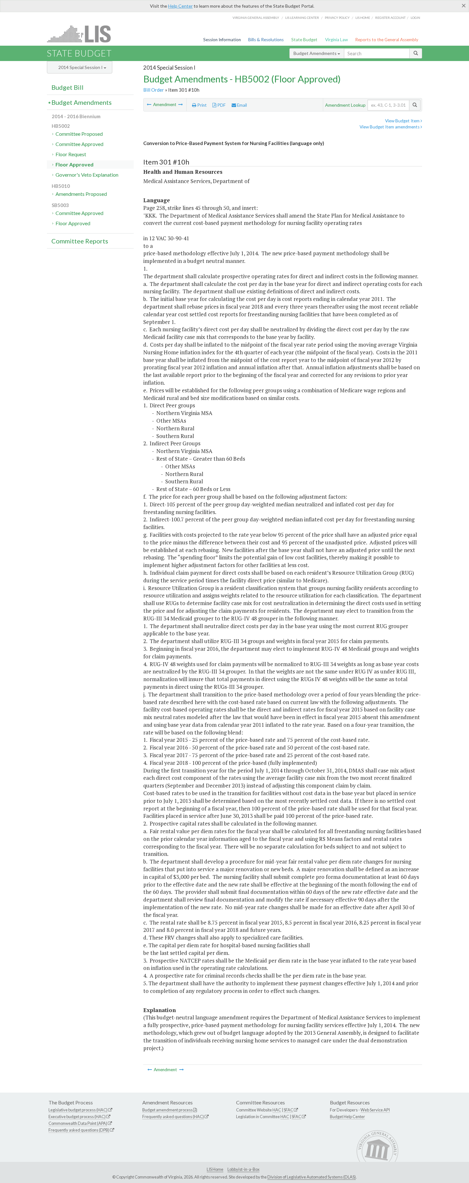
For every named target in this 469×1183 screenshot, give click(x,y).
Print (201, 105)
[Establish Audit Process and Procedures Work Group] (180, 104)
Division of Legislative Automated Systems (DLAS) (311, 1176)
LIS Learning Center (302, 17)
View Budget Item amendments (390, 126)
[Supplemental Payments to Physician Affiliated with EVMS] (149, 104)
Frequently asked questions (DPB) (78, 1130)
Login (415, 17)
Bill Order (153, 90)
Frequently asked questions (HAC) (173, 1116)
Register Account (390, 17)
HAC (276, 1109)
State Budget (304, 39)
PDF (221, 105)
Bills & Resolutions (266, 39)
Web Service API (375, 1109)
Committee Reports (79, 241)
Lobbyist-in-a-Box (243, 1169)
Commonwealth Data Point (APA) (77, 1123)
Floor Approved (74, 164)
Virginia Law (336, 39)
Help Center (180, 6)
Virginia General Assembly (256, 17)
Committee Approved (79, 144)
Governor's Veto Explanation (87, 175)
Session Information (222, 39)
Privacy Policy (337, 17)
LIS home (362, 17)
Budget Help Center (347, 1116)
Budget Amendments (316, 53)
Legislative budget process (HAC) (78, 1109)
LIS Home (215, 1169)
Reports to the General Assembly (386, 39)
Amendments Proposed (81, 194)
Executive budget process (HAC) (77, 1116)
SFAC (288, 1109)
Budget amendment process (167, 1109)
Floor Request (71, 154)
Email (241, 105)
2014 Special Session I (81, 67)
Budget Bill (67, 87)
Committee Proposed (79, 134)
